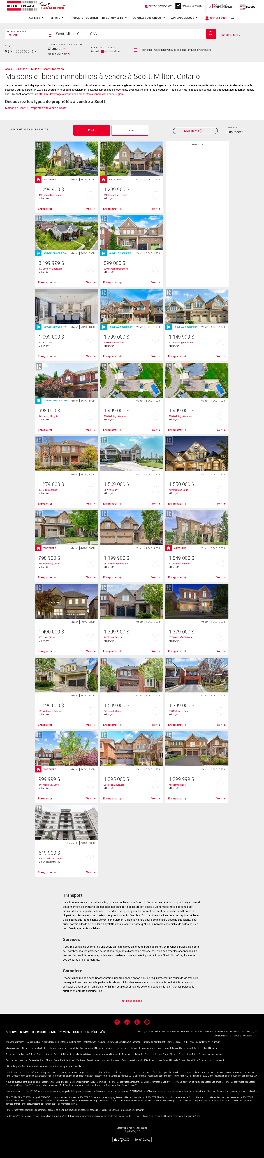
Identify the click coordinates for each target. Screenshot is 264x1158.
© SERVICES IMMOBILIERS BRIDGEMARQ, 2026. (38, 1032)
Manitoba (76, 1042)
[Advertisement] (197, 203)
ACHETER (34, 17)
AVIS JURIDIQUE (249, 1032)
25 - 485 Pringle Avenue (116, 563)
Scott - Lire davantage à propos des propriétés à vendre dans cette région (79, 94)
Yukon (207, 1042)
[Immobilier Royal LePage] (36, 6)
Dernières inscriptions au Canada (65, 1066)
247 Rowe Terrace (113, 637)
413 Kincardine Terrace (50, 195)
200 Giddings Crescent (115, 416)
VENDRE (55, 17)
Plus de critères (230, 35)
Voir (88, 208)
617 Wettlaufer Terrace (50, 711)
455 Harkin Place (177, 784)
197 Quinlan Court (48, 490)
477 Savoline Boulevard (50, 268)
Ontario (28, 1042)
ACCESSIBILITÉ (249, 1036)
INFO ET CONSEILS (112, 17)
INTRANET (235, 1032)
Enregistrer (45, 208)
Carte (130, 130)
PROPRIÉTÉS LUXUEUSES (202, 1032)
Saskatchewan (89, 1042)
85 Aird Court (110, 490)
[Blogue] (247, 6)
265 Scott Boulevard (114, 784)
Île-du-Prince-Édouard (193, 1042)
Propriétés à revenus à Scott (48, 108)
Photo (92, 130)
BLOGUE (185, 1032)
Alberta (45, 1042)
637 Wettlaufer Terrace (180, 637)
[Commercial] (221, 6)
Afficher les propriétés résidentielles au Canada (27, 1066)
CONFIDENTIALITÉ (222, 1036)
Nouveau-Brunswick (107, 1042)
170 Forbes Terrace (114, 342)
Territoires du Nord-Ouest (153, 1042)
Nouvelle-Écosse (173, 1042)
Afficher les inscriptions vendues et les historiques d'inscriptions (172, 50)
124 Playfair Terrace (179, 563)
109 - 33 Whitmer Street (50, 858)
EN (232, 18)
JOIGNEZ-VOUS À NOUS (147, 17)
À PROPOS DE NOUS (182, 17)
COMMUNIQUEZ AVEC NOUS (147, 1032)
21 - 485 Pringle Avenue (181, 342)
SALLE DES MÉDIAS (170, 1032)
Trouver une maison (15, 1042)
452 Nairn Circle (47, 637)
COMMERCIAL (221, 1032)
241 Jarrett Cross (112, 711)
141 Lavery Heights (48, 416)
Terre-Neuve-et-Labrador (129, 1042)
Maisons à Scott (15, 108)
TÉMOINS (237, 1036)
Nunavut (216, 1042)
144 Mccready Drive (49, 784)
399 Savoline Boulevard (116, 268)
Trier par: (232, 127)
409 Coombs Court (178, 490)
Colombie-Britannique (60, 1042)
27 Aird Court (45, 342)
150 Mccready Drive (49, 563)
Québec (36, 1042)
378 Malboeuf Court (179, 711)
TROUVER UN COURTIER (84, 17)
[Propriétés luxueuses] (189, 6)
